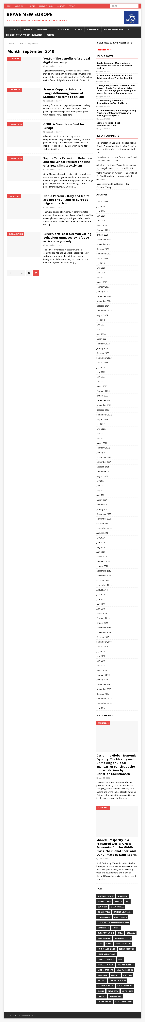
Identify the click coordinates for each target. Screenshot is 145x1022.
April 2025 (100, 277)
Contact (61, 6)
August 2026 (102, 201)
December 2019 (103, 570)
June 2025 (100, 267)
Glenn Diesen (104, 938)
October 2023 (102, 353)
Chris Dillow (104, 917)
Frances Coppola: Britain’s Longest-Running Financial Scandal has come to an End (63, 93)
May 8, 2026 (104, 858)
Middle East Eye (105, 970)
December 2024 (103, 296)
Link (120, 959)
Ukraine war (115, 996)
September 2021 (104, 471)
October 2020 (102, 523)
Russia (101, 991)
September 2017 (104, 698)
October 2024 (102, 305)
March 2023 (101, 386)
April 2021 (100, 495)
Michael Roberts (126, 965)
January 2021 (102, 509)
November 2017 (103, 689)
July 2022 (100, 424)
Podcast (115, 975)
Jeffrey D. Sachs (123, 943)
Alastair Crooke (106, 896)
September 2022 (104, 414)
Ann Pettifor (104, 901)
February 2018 (103, 675)
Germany (130, 933)
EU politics (11, 29)
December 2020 (103, 514)
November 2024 (103, 301)
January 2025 (102, 291)
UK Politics (127, 991)
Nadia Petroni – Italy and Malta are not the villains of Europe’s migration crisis (66, 199)
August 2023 (102, 362)
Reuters (101, 980)
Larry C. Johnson (106, 959)
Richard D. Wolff (117, 980)
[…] (87, 80)
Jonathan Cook (126, 949)
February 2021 (103, 504)
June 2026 (100, 211)
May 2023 (100, 376)
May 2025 (100, 272)
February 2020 (103, 561)
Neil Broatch (102, 142)
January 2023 (102, 395)
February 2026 (103, 230)
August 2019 (102, 589)
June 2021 (100, 485)
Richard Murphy (105, 986)
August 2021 (102, 476)
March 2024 (101, 339)
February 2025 (103, 286)
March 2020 (101, 556)
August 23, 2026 (104, 106)
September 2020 (104, 528)
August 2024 (102, 315)
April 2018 (100, 665)
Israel (109, 943)
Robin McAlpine (124, 986)
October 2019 (102, 580)
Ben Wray (102, 907)
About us (19, 6)
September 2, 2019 (53, 66)
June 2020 (100, 542)
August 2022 (102, 419)
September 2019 (104, 585)
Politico (127, 975)
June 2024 (100, 324)
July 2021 (100, 481)
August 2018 (102, 646)
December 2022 (103, 400)
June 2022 (100, 429)
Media (77, 29)
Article (118, 901)
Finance (26, 29)
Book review (104, 912)
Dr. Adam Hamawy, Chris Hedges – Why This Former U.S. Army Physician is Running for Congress (116, 113)
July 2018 (100, 651)
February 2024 (103, 343)
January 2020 (102, 566)
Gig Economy (93, 29)
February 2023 (103, 391)
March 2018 (101, 670)
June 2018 (100, 656)
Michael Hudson (106, 965)
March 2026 (101, 225)
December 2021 (103, 457)
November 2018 (103, 632)
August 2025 (102, 258)
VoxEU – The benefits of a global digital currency (66, 60)
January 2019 (102, 623)
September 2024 (104, 310)
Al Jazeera (122, 896)
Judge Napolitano (106, 954)
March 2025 (101, 282)
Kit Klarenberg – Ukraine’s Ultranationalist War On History (112, 101)
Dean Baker (103, 928)
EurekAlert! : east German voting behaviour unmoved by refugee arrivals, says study (67, 237)
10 (29, 272)
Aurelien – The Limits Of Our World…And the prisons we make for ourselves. (116, 176)
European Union (106, 933)
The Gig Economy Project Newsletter (24, 35)
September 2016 (104, 703)
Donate (31, 6)
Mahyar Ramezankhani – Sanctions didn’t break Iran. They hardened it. (114, 76)
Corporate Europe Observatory (113, 922)
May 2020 (100, 547)
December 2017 (103, 684)
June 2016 (100, 708)
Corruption (63, 29)
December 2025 (103, 239)
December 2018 (103, 627)
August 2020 (102, 533)
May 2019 (100, 604)
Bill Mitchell (117, 907)
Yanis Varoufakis (123, 1001)
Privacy (72, 6)
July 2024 (100, 320)
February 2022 (103, 447)
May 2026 (100, 215)
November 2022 (103, 405)
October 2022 (102, 410)
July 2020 (100, 537)
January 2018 (102, 679)
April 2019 (100, 608)
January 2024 (102, 348)
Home (8, 6)
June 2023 (100, 372)
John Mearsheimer (106, 949)
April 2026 (100, 220)
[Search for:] (124, 5)
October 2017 (102, 694)
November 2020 (103, 518)
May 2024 (100, 329)
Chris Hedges (120, 917)
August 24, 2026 (104, 71)
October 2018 (102, 637)
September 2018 (104, 641)
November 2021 (103, 462)
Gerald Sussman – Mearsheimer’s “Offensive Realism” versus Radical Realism (114, 65)
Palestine (102, 975)
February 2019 (103, 618)
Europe (116, 928)
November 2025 (103, 244)
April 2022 (100, 438)
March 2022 (101, 443)
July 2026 (100, 206)
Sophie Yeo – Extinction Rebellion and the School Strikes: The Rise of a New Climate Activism (67, 161)
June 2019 (100, 599)
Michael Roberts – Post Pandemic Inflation (108, 124)
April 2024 (100, 334)
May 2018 (100, 660)
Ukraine (101, 996)
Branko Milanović (123, 912)
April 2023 (100, 381)
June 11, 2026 (104, 778)
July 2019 (100, 594)
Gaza (120, 933)
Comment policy (46, 6)
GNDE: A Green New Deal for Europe (63, 126)
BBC (127, 901)
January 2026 (102, 234)
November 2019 (103, 575)
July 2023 (100, 367)
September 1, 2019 (53, 169)
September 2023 (104, 357)
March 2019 (101, 613)
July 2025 (100, 263)
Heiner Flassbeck (123, 938)
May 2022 (100, 433)
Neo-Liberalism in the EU (115, 29)
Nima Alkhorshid (125, 970)
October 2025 (102, 249)
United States (104, 1001)
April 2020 (100, 552)
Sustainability (44, 29)
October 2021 (102, 466)
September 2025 (104, 253)
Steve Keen (113, 991)
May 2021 (100, 490)
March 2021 (101, 500)
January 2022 (102, 452)
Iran (100, 943)
